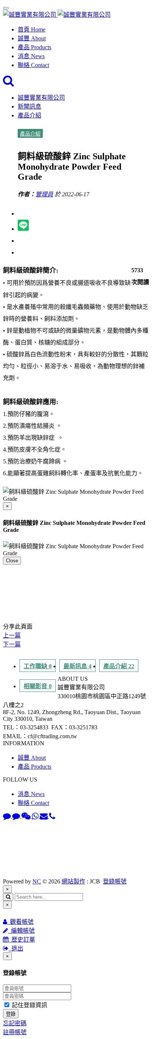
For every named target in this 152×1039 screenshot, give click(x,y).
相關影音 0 (38, 686)
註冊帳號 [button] (15, 1032)
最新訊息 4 (77, 666)
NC (36, 881)
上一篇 (12, 635)
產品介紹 (29, 115)
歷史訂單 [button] (21, 939)
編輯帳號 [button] (21, 931)
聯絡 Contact (33, 65)
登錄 (10, 1014)
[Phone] (52, 816)
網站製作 (73, 881)
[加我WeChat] (26, 816)
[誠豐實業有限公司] (57, 14)
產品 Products (34, 47)
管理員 (44, 194)
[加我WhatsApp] (36, 816)
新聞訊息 (29, 106)
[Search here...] (8, 83)
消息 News (31, 56)
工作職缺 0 (38, 666)
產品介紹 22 (118, 666)
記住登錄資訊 (28, 1005)
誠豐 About (32, 38)
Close (12, 560)
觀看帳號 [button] (20, 922)
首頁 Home (31, 29)
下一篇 (12, 644)
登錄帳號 (115, 881)
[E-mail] (44, 816)
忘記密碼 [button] (15, 1023)
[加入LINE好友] (7, 816)
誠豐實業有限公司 (41, 97)
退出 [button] (15, 948)
